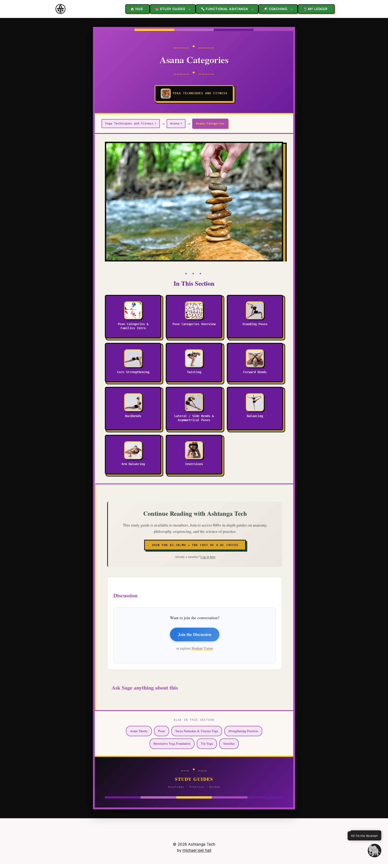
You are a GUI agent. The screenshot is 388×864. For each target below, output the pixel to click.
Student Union (202, 648)
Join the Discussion (194, 634)
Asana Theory (139, 731)
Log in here (208, 557)
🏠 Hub (136, 9)
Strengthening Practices (243, 731)
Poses (161, 731)
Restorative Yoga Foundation (172, 743)
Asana (176, 123)
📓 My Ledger (315, 9)
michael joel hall (197, 850)
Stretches (229, 743)
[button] (374, 850)
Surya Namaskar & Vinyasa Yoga (196, 731)
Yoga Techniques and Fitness (130, 123)
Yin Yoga (207, 743)
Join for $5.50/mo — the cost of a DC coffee (195, 545)
